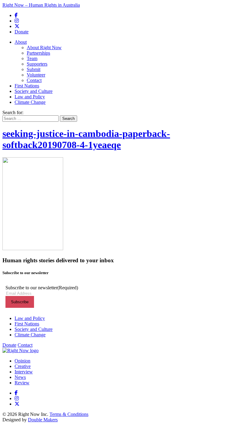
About (21, 42)
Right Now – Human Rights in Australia (41, 5)
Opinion (22, 360)
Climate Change (30, 102)
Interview (24, 371)
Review (22, 382)
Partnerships (38, 53)
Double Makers (43, 419)
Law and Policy (30, 96)
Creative (23, 366)
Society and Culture (34, 91)
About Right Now (44, 47)
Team (32, 58)
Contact (34, 80)
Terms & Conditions (68, 414)
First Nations (27, 85)
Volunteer (36, 74)
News (20, 377)
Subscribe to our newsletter (41, 287)
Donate (22, 31)
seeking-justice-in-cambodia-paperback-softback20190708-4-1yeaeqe (86, 139)
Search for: (12, 112)
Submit (33, 69)
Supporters (37, 63)
